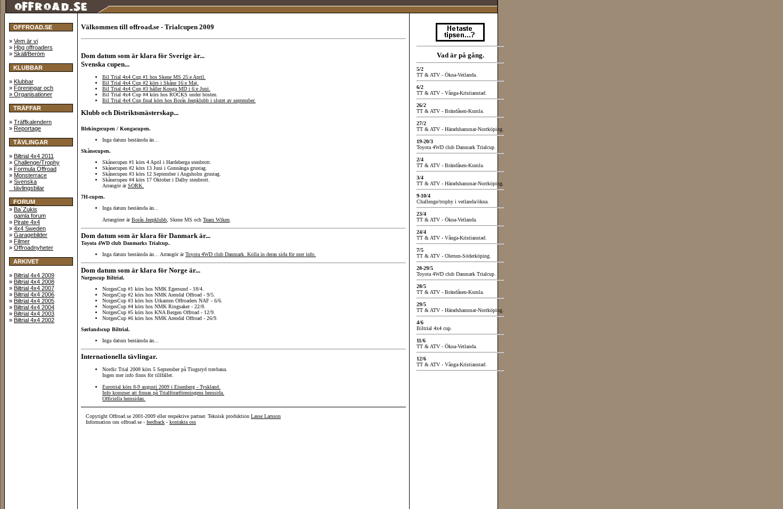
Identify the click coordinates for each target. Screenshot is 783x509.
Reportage (27, 128)
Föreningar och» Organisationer (31, 91)
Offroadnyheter (33, 247)
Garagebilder (30, 235)
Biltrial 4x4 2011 (34, 156)
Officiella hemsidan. (123, 398)
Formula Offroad (35, 169)
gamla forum (30, 215)
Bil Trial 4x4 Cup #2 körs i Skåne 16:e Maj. (150, 83)
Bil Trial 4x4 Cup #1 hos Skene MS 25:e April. (154, 77)
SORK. (136, 185)
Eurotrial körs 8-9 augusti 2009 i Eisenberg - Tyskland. (161, 387)
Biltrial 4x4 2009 (34, 275)
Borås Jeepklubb (149, 220)
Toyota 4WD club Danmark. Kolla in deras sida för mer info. (250, 254)
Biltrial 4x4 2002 (34, 320)
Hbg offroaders (33, 47)
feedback (155, 422)
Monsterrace (30, 175)
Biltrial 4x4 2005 (34, 301)
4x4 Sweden (30, 228)
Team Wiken (216, 220)
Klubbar (24, 81)
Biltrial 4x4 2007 (34, 288)
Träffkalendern (33, 122)
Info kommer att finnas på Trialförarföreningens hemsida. (163, 393)
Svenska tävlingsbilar (26, 184)
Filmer (22, 241)
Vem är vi (26, 41)
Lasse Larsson (266, 416)
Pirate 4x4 (27, 222)
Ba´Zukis (25, 209)
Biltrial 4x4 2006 (34, 294)
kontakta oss (182, 422)
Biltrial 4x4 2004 (34, 307)
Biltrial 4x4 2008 (34, 281)
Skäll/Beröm (29, 54)
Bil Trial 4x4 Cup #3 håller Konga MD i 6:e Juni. (156, 89)
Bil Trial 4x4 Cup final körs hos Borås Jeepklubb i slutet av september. (179, 100)
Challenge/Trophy (37, 162)
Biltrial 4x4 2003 (34, 313)
